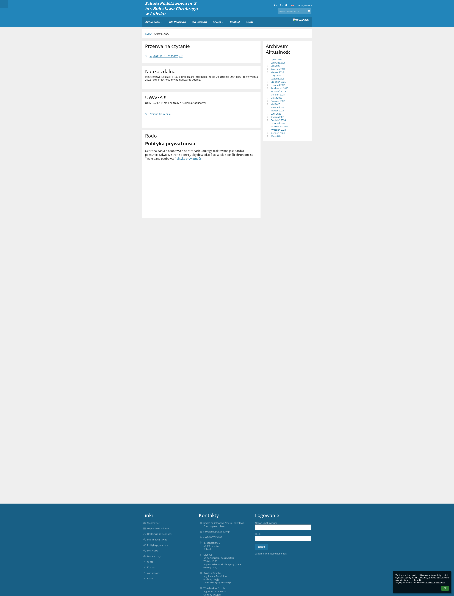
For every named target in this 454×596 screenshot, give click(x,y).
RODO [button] (249, 21)
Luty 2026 (276, 75)
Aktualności (161, 33)
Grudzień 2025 (278, 81)
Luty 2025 (276, 113)
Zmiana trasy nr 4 (160, 114)
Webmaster (153, 522)
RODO (148, 33)
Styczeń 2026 (277, 78)
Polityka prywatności (188, 159)
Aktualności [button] (152, 21)
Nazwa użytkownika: (266, 522)
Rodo (150, 578)
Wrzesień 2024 (278, 129)
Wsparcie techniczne (158, 528)
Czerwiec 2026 (278, 62)
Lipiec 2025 (276, 97)
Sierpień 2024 (278, 132)
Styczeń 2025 (277, 117)
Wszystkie (276, 136)
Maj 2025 (275, 104)
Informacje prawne (157, 539)
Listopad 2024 (278, 123)
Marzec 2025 (277, 110)
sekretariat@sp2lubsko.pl (216, 531)
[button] (286, 5)
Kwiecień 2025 (278, 107)
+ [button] (276, 5)
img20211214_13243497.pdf (166, 56)
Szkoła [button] (217, 21)
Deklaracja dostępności (159, 533)
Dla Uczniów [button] (199, 21)
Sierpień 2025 (278, 94)
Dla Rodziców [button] (177, 21)
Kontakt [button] (235, 21)
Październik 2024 (279, 126)
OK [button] (445, 588)
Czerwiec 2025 (278, 101)
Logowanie (305, 5)
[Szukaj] (309, 11)
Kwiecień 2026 (278, 69)
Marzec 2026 (277, 72)
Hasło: (258, 534)
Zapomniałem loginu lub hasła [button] (271, 553)
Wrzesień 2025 (278, 91)
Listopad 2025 (278, 85)
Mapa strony (154, 556)
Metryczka (152, 550)
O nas (150, 561)
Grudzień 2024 (278, 120)
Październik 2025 (279, 88)
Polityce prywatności (435, 582)
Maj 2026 (275, 65)
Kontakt (151, 567)
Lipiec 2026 (276, 59)
